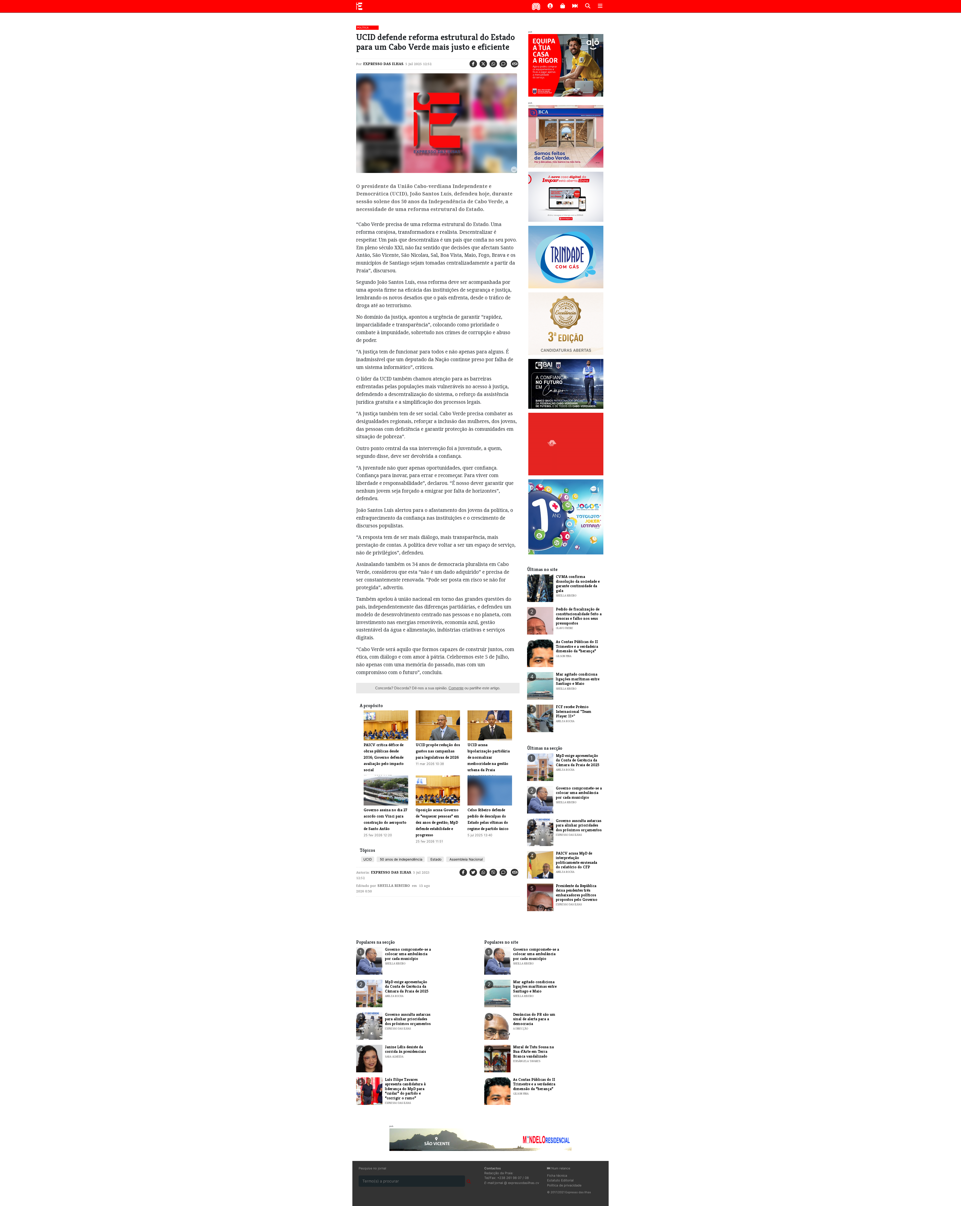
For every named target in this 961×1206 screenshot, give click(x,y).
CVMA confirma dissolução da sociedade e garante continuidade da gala (578, 583)
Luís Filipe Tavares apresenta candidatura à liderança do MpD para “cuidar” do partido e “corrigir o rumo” (405, 1089)
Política (363, 27)
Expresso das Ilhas (383, 64)
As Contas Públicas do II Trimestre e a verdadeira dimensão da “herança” (577, 646)
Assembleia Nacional (465, 859)
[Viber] (493, 872)
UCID (367, 859)
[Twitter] (483, 63)
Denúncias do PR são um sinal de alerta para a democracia (534, 1019)
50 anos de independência (400, 859)
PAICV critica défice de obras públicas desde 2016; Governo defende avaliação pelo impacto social (384, 757)
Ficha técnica (557, 1175)
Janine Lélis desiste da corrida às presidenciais (405, 1049)
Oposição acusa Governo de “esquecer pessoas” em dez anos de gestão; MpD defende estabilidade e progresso (437, 822)
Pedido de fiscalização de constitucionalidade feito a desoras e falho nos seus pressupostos (579, 616)
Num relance (560, 1168)
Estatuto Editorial (560, 1180)
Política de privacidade (564, 1185)
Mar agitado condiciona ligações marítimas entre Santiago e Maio (577, 679)
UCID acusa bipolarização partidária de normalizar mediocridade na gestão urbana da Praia (488, 757)
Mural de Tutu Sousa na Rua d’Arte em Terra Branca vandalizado (533, 1051)
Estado (435, 859)
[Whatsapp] (493, 63)
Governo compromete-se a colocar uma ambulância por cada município (579, 792)
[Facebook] (473, 63)
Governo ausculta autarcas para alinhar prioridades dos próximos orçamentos (579, 825)
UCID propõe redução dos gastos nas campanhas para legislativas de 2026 (438, 751)
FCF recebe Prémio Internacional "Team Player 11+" (573, 711)
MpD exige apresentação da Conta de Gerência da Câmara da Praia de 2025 (577, 760)
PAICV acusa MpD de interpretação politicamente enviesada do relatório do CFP (576, 860)
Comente (455, 688)
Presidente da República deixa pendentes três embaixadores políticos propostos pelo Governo (576, 892)
